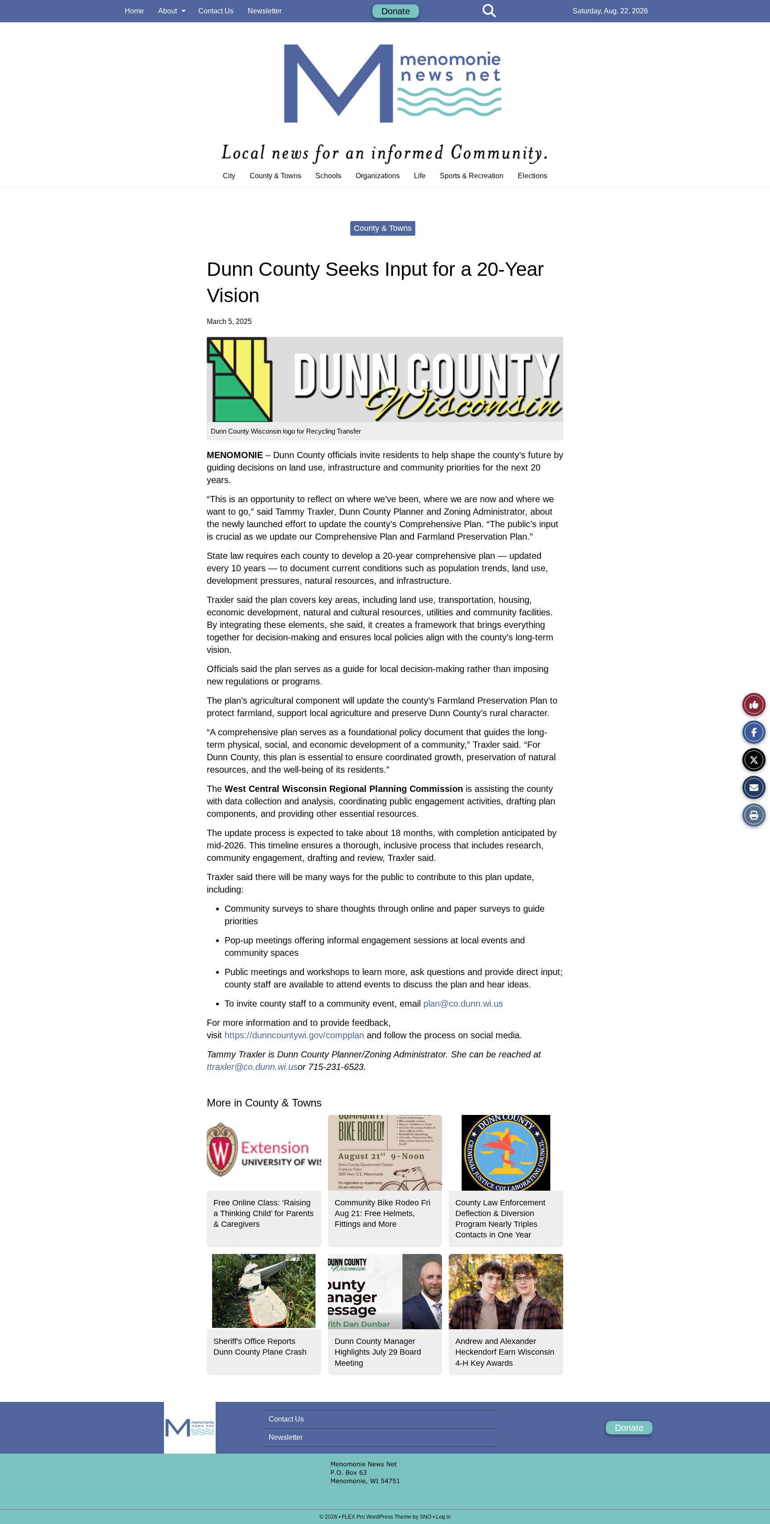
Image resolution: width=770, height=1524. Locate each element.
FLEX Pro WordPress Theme (376, 1517)
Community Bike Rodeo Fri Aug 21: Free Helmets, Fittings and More (382, 1213)
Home (134, 11)
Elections (532, 176)
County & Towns (275, 176)
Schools (328, 176)
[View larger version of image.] (385, 379)
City (229, 176)
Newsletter (265, 11)
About (167, 11)
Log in (443, 1517)
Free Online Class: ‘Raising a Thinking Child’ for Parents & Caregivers (263, 1213)
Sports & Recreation (472, 176)
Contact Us (215, 11)
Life (420, 176)
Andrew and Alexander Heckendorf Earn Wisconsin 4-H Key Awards (504, 1352)
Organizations (378, 176)
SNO (425, 1517)
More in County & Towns (264, 1103)
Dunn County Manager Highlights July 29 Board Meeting (378, 1352)
